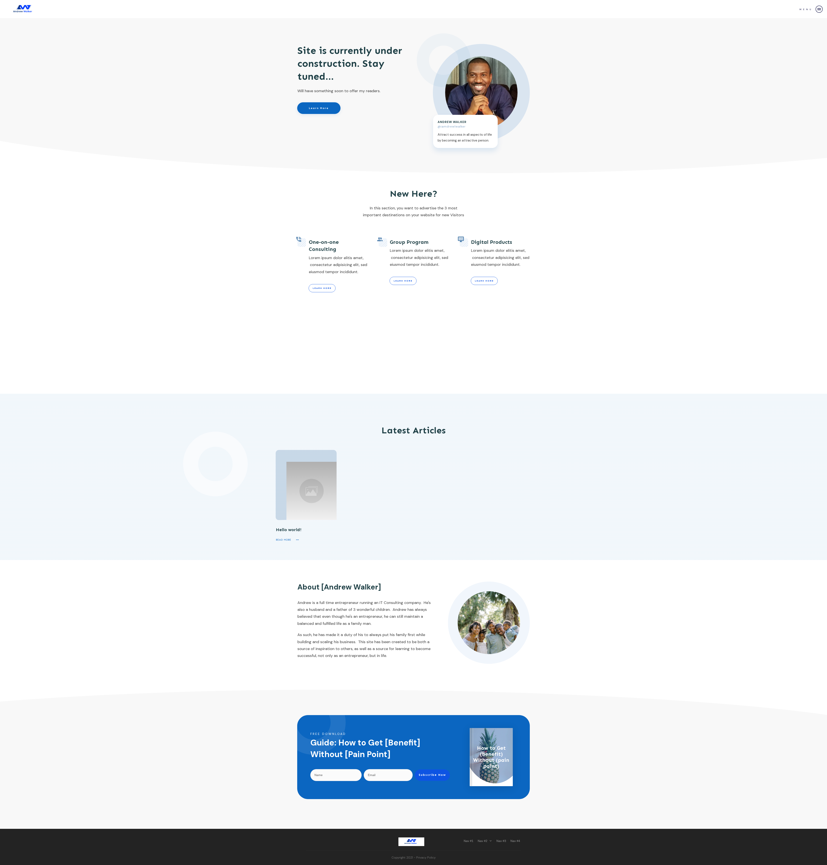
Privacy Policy (426, 857)
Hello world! (289, 529)
